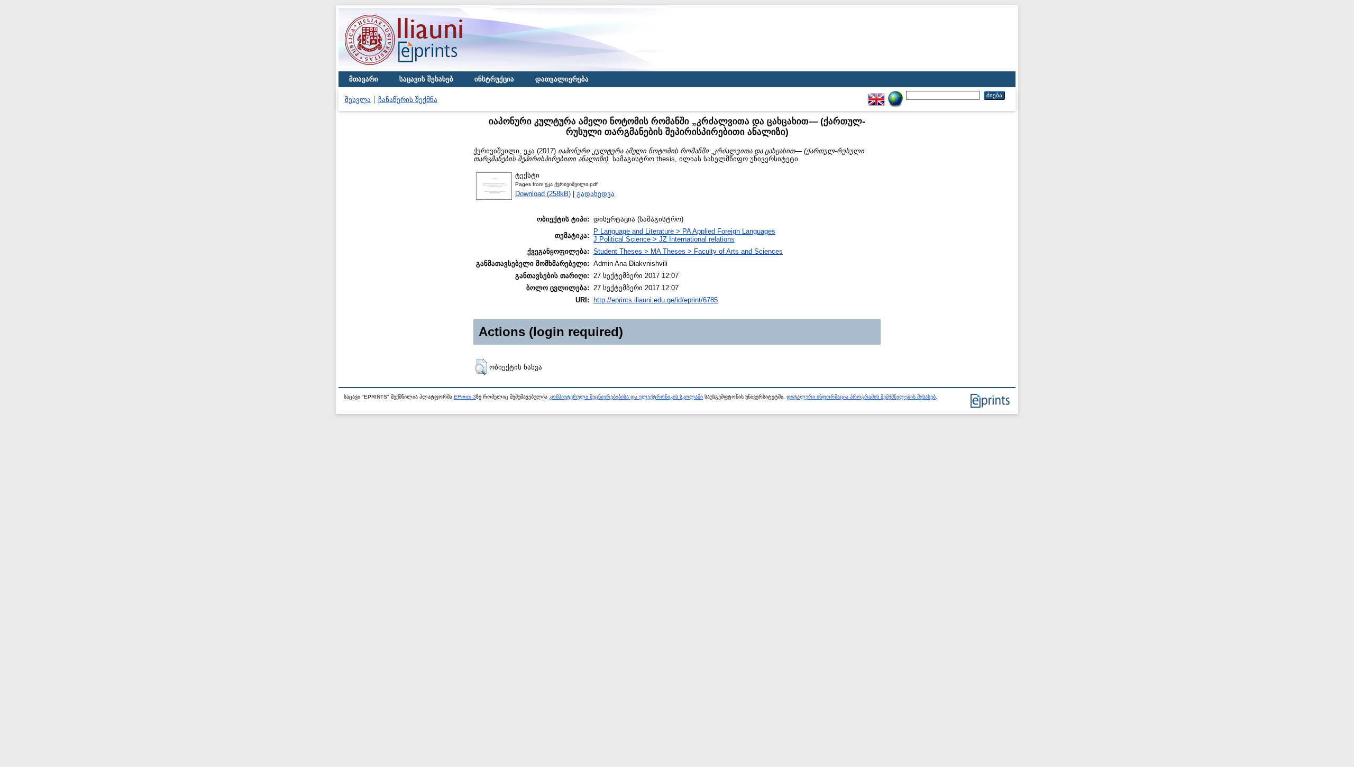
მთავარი (363, 79)
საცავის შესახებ (426, 79)
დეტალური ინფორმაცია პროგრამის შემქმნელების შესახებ (861, 397)
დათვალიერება (562, 79)
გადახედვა (596, 194)
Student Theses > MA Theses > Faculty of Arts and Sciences (688, 251)
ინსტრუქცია (494, 79)
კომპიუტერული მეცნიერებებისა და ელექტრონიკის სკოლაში (626, 397)
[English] (876, 95)
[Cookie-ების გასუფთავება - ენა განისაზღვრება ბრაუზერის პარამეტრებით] (895, 95)
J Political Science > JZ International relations (664, 239)
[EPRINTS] (428, 69)
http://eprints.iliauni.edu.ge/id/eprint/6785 (655, 300)
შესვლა (358, 100)
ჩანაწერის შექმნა (407, 100)
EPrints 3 (465, 397)
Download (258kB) (543, 194)
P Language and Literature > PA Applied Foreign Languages (684, 231)
